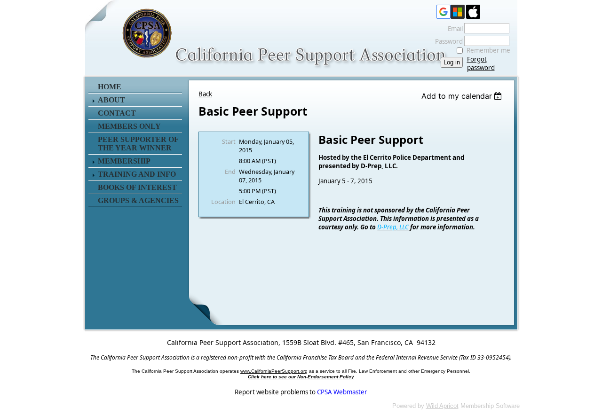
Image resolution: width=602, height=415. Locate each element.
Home (109, 87)
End (230, 171)
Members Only (129, 126)
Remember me (488, 50)
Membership (124, 161)
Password (446, 41)
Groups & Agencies (138, 200)
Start (229, 141)
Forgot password (481, 63)
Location (223, 201)
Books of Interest (137, 187)
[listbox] (463, 96)
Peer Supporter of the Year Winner (138, 143)
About (111, 100)
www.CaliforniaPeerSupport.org (274, 371)
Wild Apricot (442, 405)
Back (205, 94)
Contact (117, 113)
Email (453, 28)
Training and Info (137, 174)
